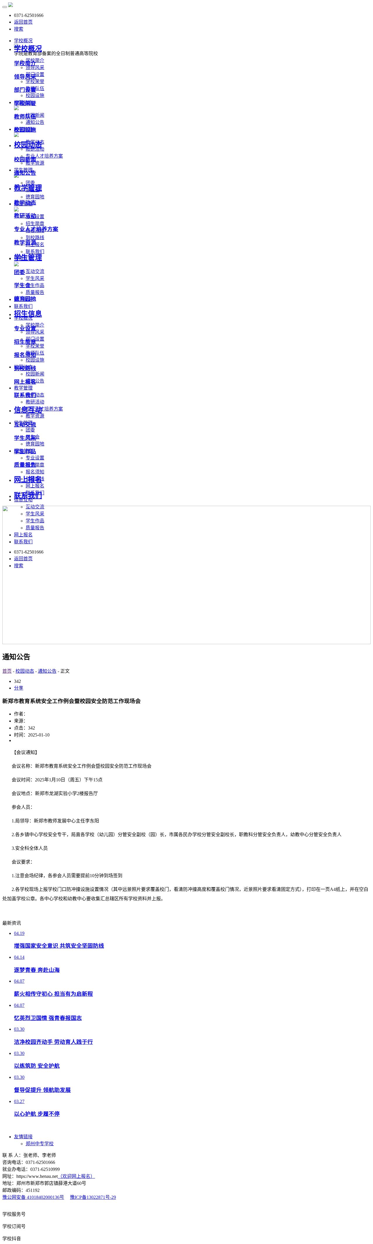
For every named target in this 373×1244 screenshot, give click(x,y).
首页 (7, 671)
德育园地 (35, 196)
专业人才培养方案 (44, 156)
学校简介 (25, 63)
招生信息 (28, 314)
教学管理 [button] (23, 387)
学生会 (22, 285)
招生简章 (35, 223)
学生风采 (35, 278)
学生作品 (35, 285)
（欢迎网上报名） (76, 1176)
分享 (18, 688)
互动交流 (35, 271)
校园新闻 (35, 373)
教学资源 (35, 163)
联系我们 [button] (23, 306)
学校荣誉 (35, 81)
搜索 (18, 29)
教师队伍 (25, 117)
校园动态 (28, 145)
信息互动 (28, 410)
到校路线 (35, 237)
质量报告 (35, 292)
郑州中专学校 (40, 1143)
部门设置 (25, 90)
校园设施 (35, 95)
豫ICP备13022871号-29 (93, 1197)
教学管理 (28, 188)
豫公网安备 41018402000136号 (33, 1197)
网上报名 (35, 485)
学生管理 (28, 257)
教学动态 (25, 203)
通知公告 (35, 122)
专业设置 (35, 457)
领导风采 (35, 67)
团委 (30, 429)
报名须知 (35, 471)
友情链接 (23, 1136)
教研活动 (35, 401)
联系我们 (25, 395)
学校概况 (28, 48)
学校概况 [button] (23, 40)
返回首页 (23, 22)
